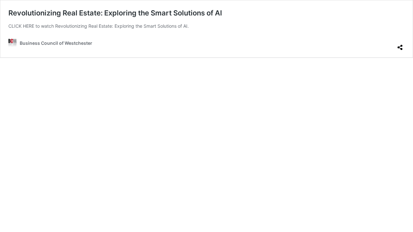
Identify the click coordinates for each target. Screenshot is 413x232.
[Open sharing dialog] (400, 44)
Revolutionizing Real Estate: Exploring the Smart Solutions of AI (115, 13)
